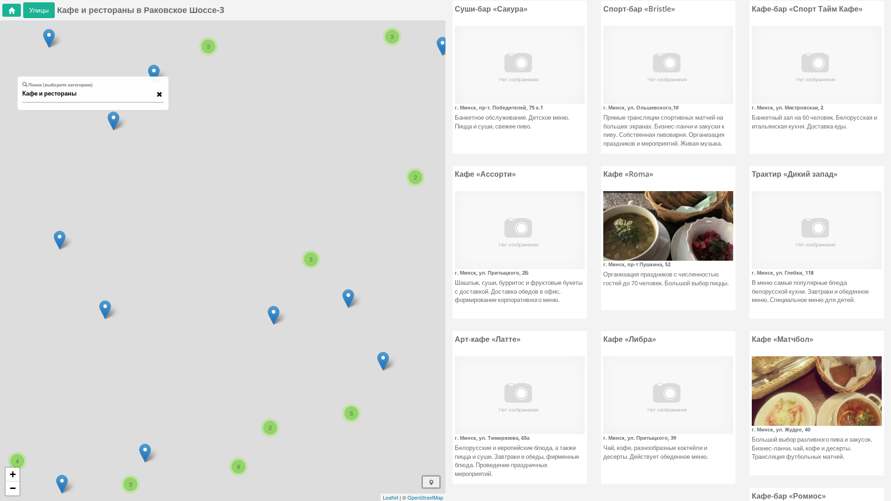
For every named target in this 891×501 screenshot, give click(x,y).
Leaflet (390, 497)
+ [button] (13, 474)
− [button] (13, 488)
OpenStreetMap (425, 497)
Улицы (39, 10)
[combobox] (88, 94)
